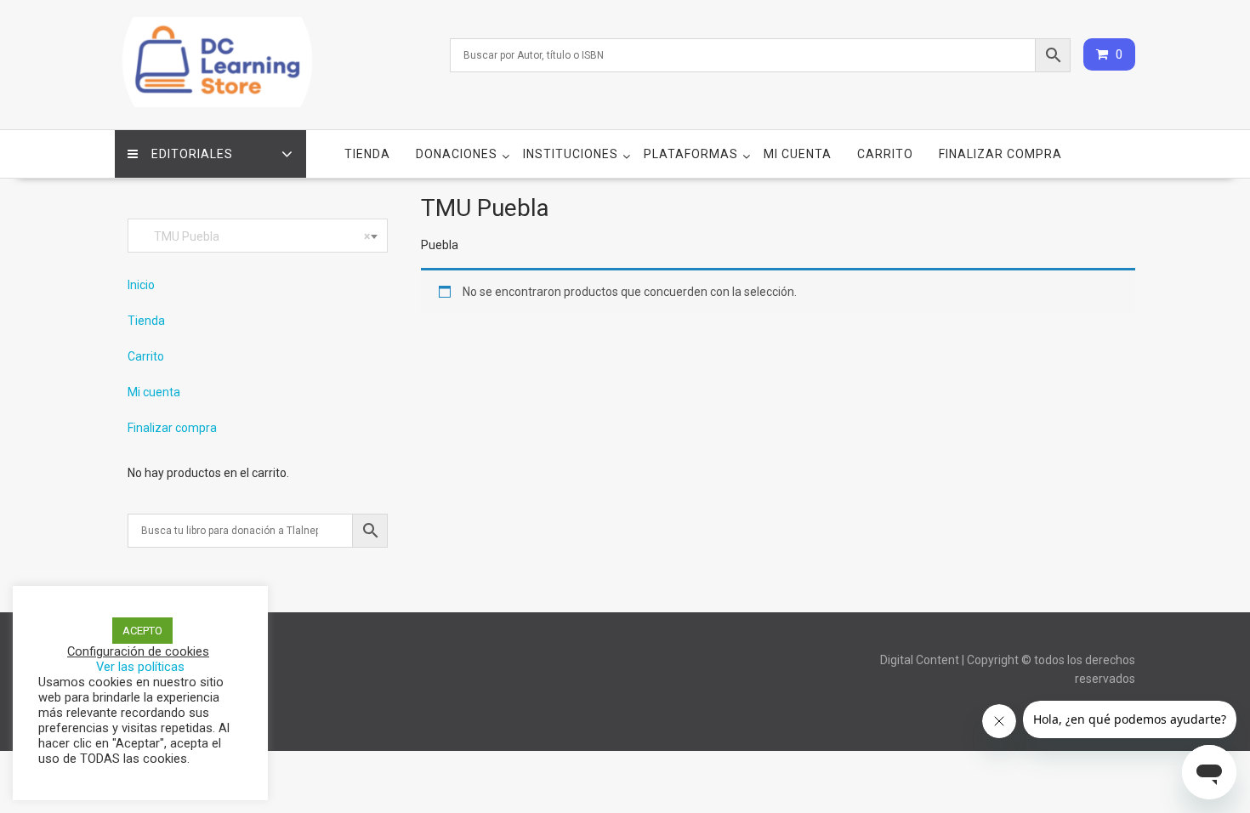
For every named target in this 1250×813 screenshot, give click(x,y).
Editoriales (192, 154)
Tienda (367, 154)
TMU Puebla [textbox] (254, 236)
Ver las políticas (140, 666)
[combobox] (258, 236)
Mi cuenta (798, 154)
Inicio (141, 285)
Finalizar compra (1000, 154)
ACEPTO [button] (142, 630)
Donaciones (456, 154)
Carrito (885, 154)
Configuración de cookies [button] (138, 651)
